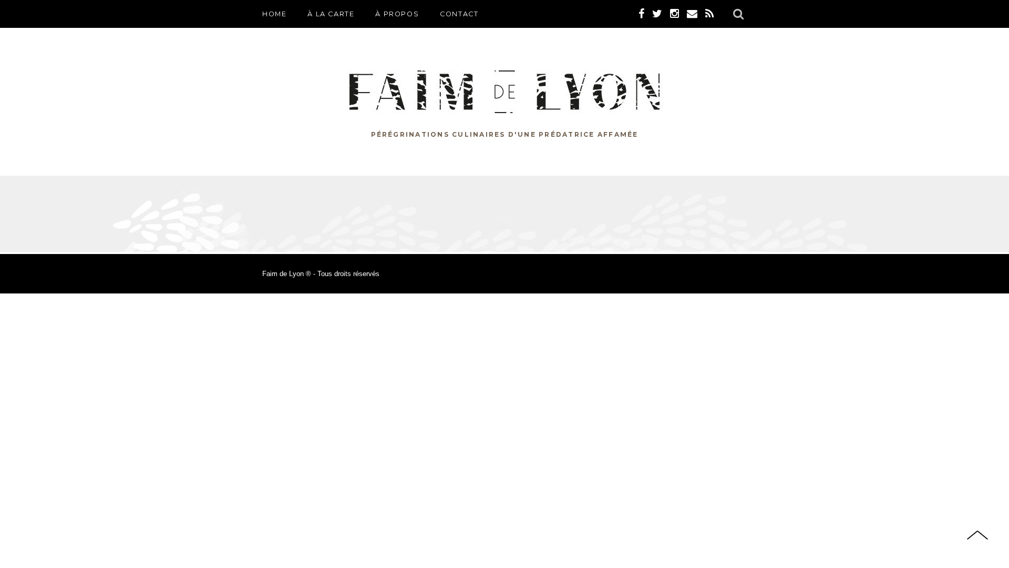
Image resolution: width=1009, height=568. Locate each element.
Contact (459, 14)
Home (274, 14)
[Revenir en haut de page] (977, 536)
